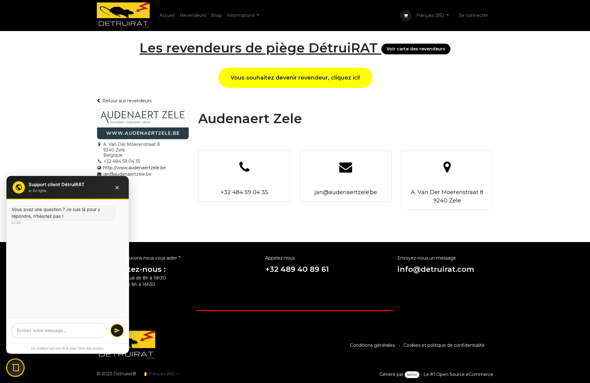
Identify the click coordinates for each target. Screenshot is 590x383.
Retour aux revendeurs (126, 101)
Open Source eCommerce (464, 374)
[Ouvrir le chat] (15, 367)
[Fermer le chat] (117, 187)
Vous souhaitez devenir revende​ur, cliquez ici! (295, 77)
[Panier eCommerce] (405, 15)
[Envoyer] (117, 330)
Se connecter (473, 15)
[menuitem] (167, 15)
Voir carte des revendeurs (416, 49)
